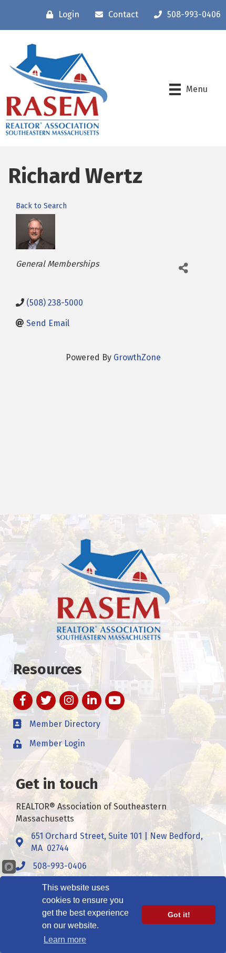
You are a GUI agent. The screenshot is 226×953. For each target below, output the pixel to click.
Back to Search (41, 205)
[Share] (183, 268)
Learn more (65, 939)
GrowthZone (137, 357)
